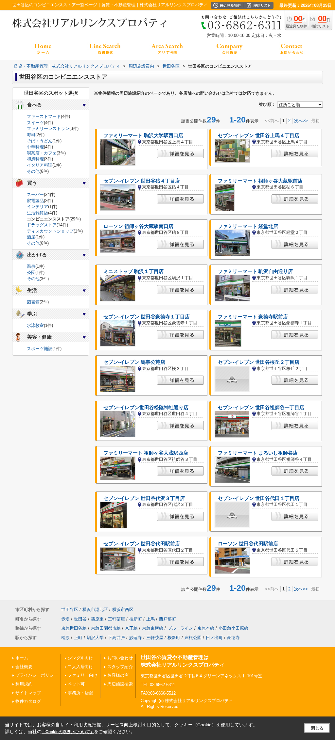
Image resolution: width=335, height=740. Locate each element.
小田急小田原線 (233, 628)
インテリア (37, 206)
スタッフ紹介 (120, 666)
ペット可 (76, 684)
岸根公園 (193, 637)
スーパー (35, 194)
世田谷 (80, 619)
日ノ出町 (214, 637)
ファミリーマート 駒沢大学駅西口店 (143, 135)
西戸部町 (167, 619)
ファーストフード (44, 116)
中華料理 (35, 146)
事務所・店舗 (80, 692)
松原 (65, 637)
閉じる (317, 728)
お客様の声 (118, 675)
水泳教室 (35, 325)
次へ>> (301, 120)
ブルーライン (180, 628)
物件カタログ (28, 701)
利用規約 (23, 684)
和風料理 (35, 158)
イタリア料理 (39, 165)
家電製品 (35, 200)
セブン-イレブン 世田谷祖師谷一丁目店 (261, 407)
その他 (33, 171)
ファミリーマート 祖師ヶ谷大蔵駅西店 (145, 453)
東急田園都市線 (106, 628)
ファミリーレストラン (48, 128)
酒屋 (31, 236)
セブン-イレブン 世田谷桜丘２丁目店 (258, 362)
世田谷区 (69, 609)
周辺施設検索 (120, 684)
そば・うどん (39, 140)
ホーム (21, 657)
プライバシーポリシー (36, 675)
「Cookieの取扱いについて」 (68, 732)
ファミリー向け (82, 675)
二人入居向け (80, 666)
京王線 (131, 628)
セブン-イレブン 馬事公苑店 (134, 362)
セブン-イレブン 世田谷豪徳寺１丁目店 (146, 316)
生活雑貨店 (37, 212)
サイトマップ (28, 692)
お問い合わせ (120, 657)
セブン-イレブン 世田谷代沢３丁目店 (144, 498)
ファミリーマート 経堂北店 (248, 226)
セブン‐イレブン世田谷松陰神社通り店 (145, 407)
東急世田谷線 (74, 628)
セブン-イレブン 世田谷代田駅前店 (141, 543)
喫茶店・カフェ (42, 153)
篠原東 (97, 619)
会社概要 (23, 666)
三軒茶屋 (116, 619)
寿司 (31, 134)
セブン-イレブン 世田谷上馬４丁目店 (258, 135)
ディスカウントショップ (50, 231)
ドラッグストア (42, 224)
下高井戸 (116, 637)
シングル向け (80, 657)
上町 (78, 637)
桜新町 (135, 619)
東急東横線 (152, 628)
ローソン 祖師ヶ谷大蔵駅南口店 (138, 226)
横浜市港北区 (95, 609)
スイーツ (35, 122)
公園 (31, 272)
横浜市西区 (122, 609)
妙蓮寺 (135, 637)
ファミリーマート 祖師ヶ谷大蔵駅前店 (260, 181)
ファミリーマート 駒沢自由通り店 (255, 271)
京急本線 (205, 628)
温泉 (31, 266)
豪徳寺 (233, 637)
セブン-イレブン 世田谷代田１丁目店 (258, 498)
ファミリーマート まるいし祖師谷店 (258, 453)
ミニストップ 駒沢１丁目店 (133, 271)
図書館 (33, 301)
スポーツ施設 (39, 348)
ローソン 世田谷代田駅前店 (248, 543)
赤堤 (65, 619)
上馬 (150, 619)
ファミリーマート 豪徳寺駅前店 (253, 316)
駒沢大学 (95, 637)
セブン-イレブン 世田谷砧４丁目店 (141, 181)
